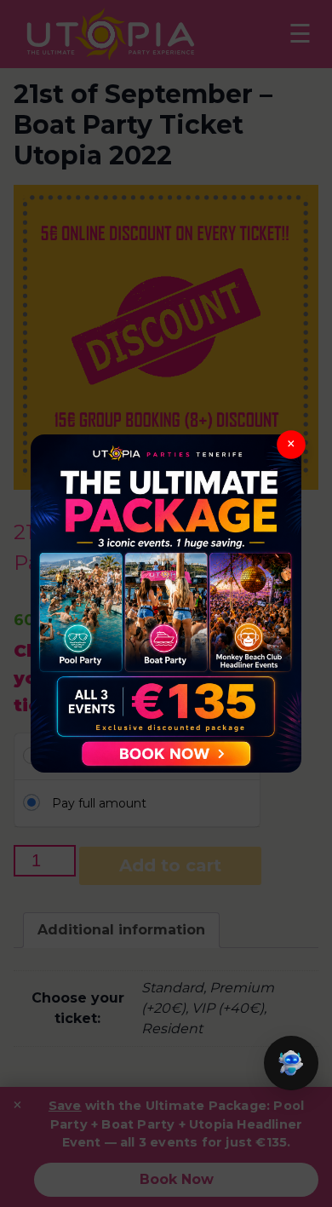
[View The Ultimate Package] (166, 603)
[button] (291, 1063)
